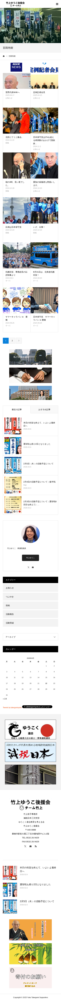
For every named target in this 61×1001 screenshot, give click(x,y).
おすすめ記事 (44, 409)
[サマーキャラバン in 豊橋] (16, 300)
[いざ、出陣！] (44, 210)
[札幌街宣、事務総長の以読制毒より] (16, 255)
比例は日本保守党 (13, 227)
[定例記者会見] (44, 76)
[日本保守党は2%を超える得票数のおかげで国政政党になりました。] (44, 121)
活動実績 (10, 623)
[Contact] (32, 566)
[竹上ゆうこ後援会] (15, 4)
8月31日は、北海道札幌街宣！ (43, 273)
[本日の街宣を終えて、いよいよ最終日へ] (12, 426)
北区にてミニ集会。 (14, 137)
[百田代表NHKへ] (16, 76)
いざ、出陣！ (39, 227)
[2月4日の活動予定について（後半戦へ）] (12, 485)
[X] (28, 566)
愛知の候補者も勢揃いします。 (44, 183)
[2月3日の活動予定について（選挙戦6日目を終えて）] (12, 504)
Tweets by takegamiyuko (12, 708)
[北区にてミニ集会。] (16, 121)
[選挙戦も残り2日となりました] (12, 445)
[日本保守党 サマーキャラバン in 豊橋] (44, 300)
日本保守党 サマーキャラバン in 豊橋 (44, 318)
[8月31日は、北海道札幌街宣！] (44, 255)
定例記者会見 (39, 92)
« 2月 (5, 699)
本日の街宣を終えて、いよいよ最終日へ (39, 424)
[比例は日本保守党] (16, 210)
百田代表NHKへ (13, 92)
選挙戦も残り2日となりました (36, 444)
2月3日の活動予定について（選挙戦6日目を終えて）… (40, 503)
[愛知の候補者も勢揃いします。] (44, 165)
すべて (8, 281)
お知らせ (9, 98)
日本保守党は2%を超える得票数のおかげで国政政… (44, 140)
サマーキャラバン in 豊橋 (17, 318)
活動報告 (10, 614)
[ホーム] (4, 56)
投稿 (7, 143)
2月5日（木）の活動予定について (38, 464)
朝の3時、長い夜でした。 (15, 183)
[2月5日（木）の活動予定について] (12, 465)
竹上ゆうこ (30, 558)
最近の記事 (17, 409)
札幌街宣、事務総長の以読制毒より (16, 273)
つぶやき (10, 597)
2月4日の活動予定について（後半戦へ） (39, 483)
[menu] (57, 4)
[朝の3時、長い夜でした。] (16, 165)
